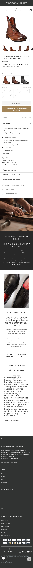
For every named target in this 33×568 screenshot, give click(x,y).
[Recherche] (6, 10)
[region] (16, 80)
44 (4, 95)
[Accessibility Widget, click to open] (3, 558)
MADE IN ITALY (5, 497)
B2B (2, 509)
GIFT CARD (4, 482)
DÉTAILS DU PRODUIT (9, 170)
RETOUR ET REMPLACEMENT (12, 179)
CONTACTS (4, 520)
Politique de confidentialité (16, 561)
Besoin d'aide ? (26, 117)
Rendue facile (10, 189)
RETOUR (3, 532)
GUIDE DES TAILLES (6, 523)
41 (15, 90)
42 (21, 90)
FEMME (3, 476)
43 (27, 90)
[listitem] (6, 80)
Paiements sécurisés (11, 193)
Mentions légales (8, 562)
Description (7, 123)
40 (10, 90)
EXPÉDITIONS (5, 526)
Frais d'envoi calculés (7, 66)
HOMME (3, 473)
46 (16, 95)
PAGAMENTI (4, 529)
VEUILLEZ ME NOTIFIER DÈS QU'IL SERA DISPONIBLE (16, 109)
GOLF (2, 479)
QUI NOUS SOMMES (6, 494)
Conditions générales (5, 561)
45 (10, 95)
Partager (4, 117)
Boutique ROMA (5, 503)
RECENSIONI (4, 506)
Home (3, 439)
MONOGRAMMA (5, 535)
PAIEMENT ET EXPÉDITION (11, 175)
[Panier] (30, 10)
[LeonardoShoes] (9, 550)
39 (4, 90)
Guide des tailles (26, 87)
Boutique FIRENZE (6, 500)
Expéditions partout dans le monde (14, 185)
